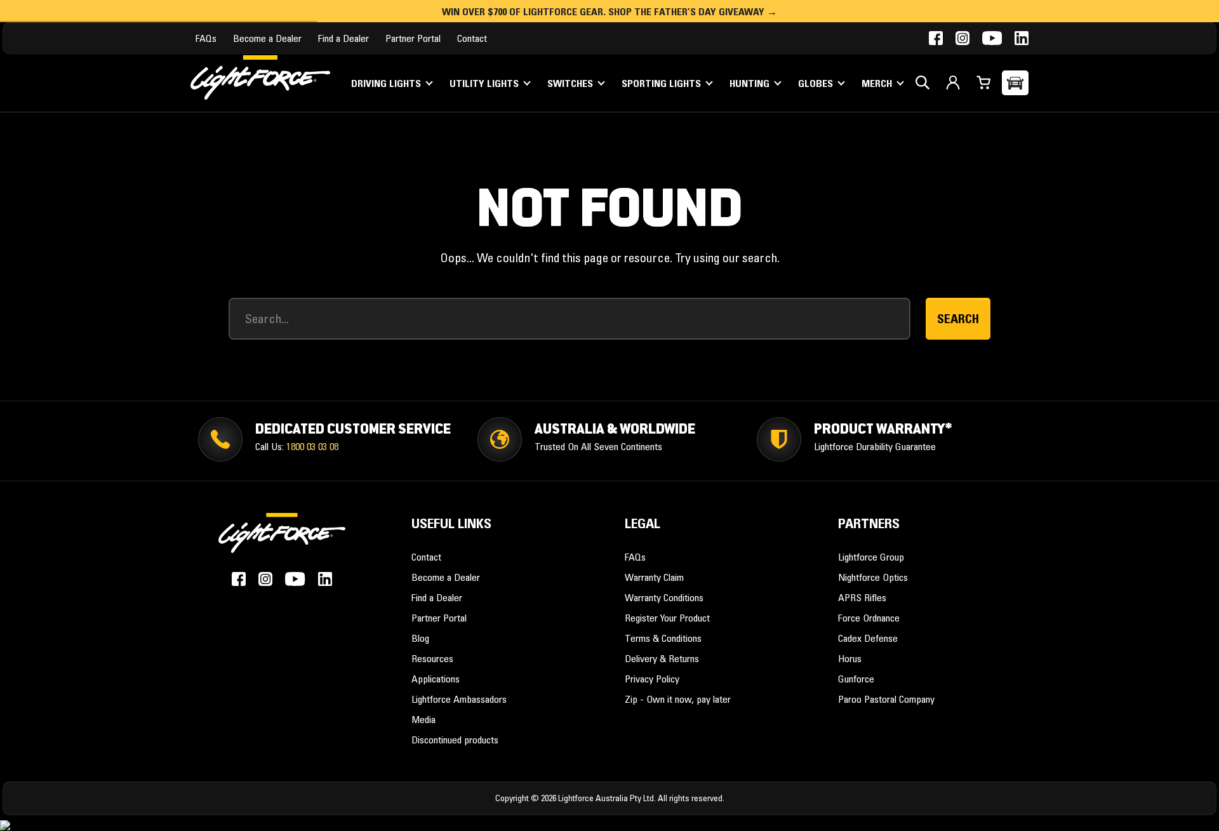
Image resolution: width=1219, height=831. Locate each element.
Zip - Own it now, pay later (678, 699)
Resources (432, 658)
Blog (420, 638)
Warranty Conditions (664, 597)
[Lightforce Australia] (281, 540)
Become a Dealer (267, 38)
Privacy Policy (652, 678)
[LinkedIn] (1022, 38)
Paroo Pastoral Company (886, 699)
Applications (435, 678)
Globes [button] (817, 83)
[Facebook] (936, 38)
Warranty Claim (654, 577)
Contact (472, 38)
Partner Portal (413, 38)
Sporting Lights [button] (662, 83)
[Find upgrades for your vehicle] (1015, 82)
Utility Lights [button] (485, 83)
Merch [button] (878, 83)
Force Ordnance (869, 617)
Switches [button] (571, 83)
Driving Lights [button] (387, 83)
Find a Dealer (343, 38)
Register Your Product (667, 617)
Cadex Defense (868, 638)
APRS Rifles (862, 597)
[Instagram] (962, 38)
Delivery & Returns (662, 658)
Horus (850, 658)
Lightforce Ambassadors (459, 699)
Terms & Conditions (663, 638)
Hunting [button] (750, 83)
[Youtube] (992, 38)
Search (958, 318)
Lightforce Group (871, 556)
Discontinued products (454, 739)
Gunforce (856, 678)
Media (423, 719)
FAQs (206, 38)
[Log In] (953, 82)
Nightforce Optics (873, 577)
